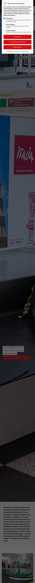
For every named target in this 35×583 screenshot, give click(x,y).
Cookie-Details (24, 51)
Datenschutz (10, 51)
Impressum (17, 51)
